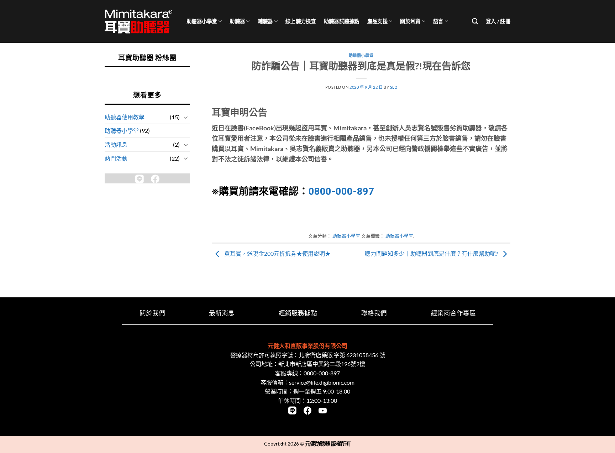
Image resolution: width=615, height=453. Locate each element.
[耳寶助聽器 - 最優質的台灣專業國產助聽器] (140, 22)
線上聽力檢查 (300, 21)
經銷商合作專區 (453, 313)
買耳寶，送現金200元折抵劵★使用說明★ (277, 253)
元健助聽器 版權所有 (328, 444)
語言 (438, 21)
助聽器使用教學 (124, 117)
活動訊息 (116, 144)
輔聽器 (265, 21)
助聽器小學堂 (201, 21)
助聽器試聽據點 (341, 21)
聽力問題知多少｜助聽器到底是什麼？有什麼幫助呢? (432, 253)
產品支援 (377, 21)
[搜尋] (475, 21)
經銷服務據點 (298, 313)
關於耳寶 (410, 21)
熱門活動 (116, 158)
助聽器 (237, 21)
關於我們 (152, 313)
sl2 (393, 87)
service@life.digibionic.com (321, 382)
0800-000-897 (341, 191)
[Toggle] (186, 117)
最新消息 (222, 313)
